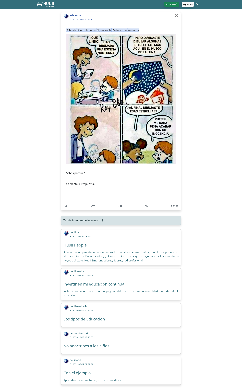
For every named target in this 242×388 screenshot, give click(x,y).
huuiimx (74, 232)
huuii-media (77, 271)
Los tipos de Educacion (84, 319)
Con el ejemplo (77, 372)
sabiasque (76, 15)
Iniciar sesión (172, 4)
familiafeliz (76, 360)
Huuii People (75, 245)
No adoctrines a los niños (86, 345)
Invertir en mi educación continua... (95, 284)
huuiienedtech (78, 306)
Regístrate (188, 4)
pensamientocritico (81, 333)
